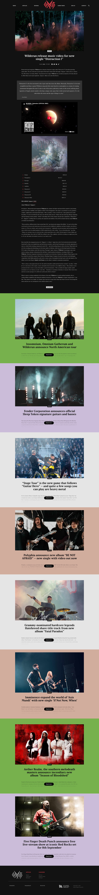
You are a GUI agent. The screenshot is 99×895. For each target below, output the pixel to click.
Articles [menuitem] (24, 5)
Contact (41, 877)
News (49, 51)
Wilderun (49, 287)
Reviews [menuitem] (36, 5)
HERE (34, 201)
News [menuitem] (14, 5)
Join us (40, 875)
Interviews (28, 876)
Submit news (42, 876)
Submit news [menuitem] (61, 5)
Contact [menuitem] (84, 5)
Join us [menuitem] (73, 5)
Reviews (28, 877)
